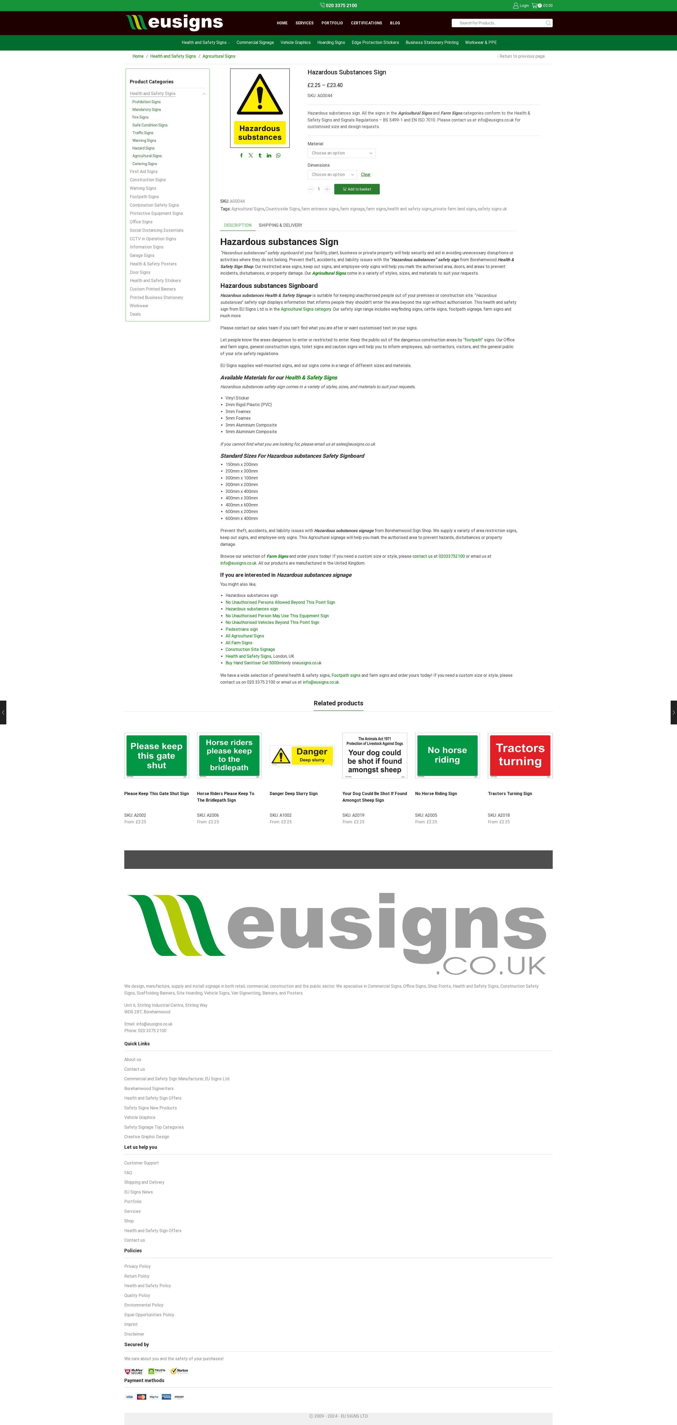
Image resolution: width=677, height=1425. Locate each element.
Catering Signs (144, 164)
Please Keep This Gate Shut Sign (156, 793)
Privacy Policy (137, 1266)
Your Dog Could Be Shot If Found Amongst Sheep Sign (374, 797)
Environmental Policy (143, 1305)
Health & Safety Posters (153, 263)
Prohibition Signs (146, 102)
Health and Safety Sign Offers (152, 1098)
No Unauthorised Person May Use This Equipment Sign (277, 615)
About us (132, 1059)
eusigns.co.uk (309, 662)
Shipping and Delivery (144, 1182)
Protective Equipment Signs (156, 213)
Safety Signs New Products (150, 1107)
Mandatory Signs (146, 109)
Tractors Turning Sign (510, 793)
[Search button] (548, 23)
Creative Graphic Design (146, 1136)
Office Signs (141, 221)
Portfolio (332, 23)
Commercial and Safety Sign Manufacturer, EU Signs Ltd (176, 1078)
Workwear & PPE (481, 42)
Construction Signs (148, 179)
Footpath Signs (144, 196)
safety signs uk (492, 208)
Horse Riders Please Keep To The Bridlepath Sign (225, 797)
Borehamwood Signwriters (149, 1088)
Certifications (366, 23)
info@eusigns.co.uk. (238, 563)
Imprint (131, 1324)
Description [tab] (237, 225)
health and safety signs (409, 208)
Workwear (139, 305)
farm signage (352, 208)
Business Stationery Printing (432, 42)
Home (282, 23)
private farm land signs (454, 208)
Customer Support (141, 1162)
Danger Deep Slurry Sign (294, 793)
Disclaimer (134, 1334)
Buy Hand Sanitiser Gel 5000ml (254, 662)
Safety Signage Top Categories (154, 1127)
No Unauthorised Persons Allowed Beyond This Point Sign (280, 602)
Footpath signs (346, 675)
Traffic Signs (142, 133)
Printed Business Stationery (156, 297)
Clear (365, 174)
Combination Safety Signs (154, 205)
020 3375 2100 (341, 5)
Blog (395, 23)
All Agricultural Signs (245, 635)
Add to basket (359, 189)
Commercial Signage (255, 42)
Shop (129, 1220)
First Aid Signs (144, 171)
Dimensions (319, 165)
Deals (135, 314)
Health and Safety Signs (204, 42)
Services (305, 23)
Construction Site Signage (250, 649)
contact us (423, 556)
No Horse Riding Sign (436, 793)
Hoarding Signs (331, 42)
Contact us (134, 1069)
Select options (171, 781)
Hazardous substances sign (252, 608)
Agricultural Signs (219, 56)
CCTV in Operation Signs (153, 238)
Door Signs (140, 272)
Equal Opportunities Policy (149, 1314)
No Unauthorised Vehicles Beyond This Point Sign (272, 622)
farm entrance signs (320, 208)
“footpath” (473, 339)
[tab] (237, 225)
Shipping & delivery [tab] (280, 225)
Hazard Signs (143, 148)
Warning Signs (144, 140)
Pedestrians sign (242, 629)
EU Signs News (138, 1192)
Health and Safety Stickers (155, 280)
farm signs (376, 208)
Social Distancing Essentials (157, 230)
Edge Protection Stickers (375, 42)
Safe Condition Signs (150, 125)
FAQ (128, 1172)
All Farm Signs (239, 642)
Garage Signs (142, 255)
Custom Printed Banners (153, 289)
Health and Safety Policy (147, 1285)
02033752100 (452, 556)
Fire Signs (140, 117)
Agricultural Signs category (305, 309)
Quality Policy (137, 1295)
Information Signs (146, 246)
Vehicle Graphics (296, 42)
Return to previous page (522, 56)
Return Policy (136, 1276)
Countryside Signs (283, 208)
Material (315, 143)
